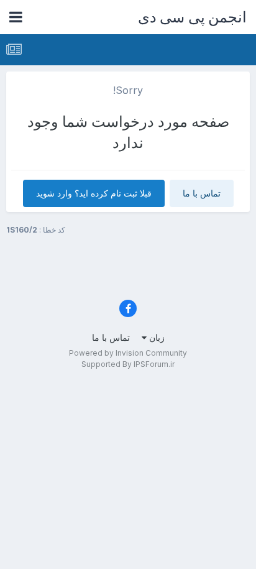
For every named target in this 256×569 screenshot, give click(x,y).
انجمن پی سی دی (192, 17)
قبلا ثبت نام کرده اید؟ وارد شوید (94, 193)
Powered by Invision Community (128, 353)
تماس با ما (202, 193)
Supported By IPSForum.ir (128, 364)
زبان (156, 337)
